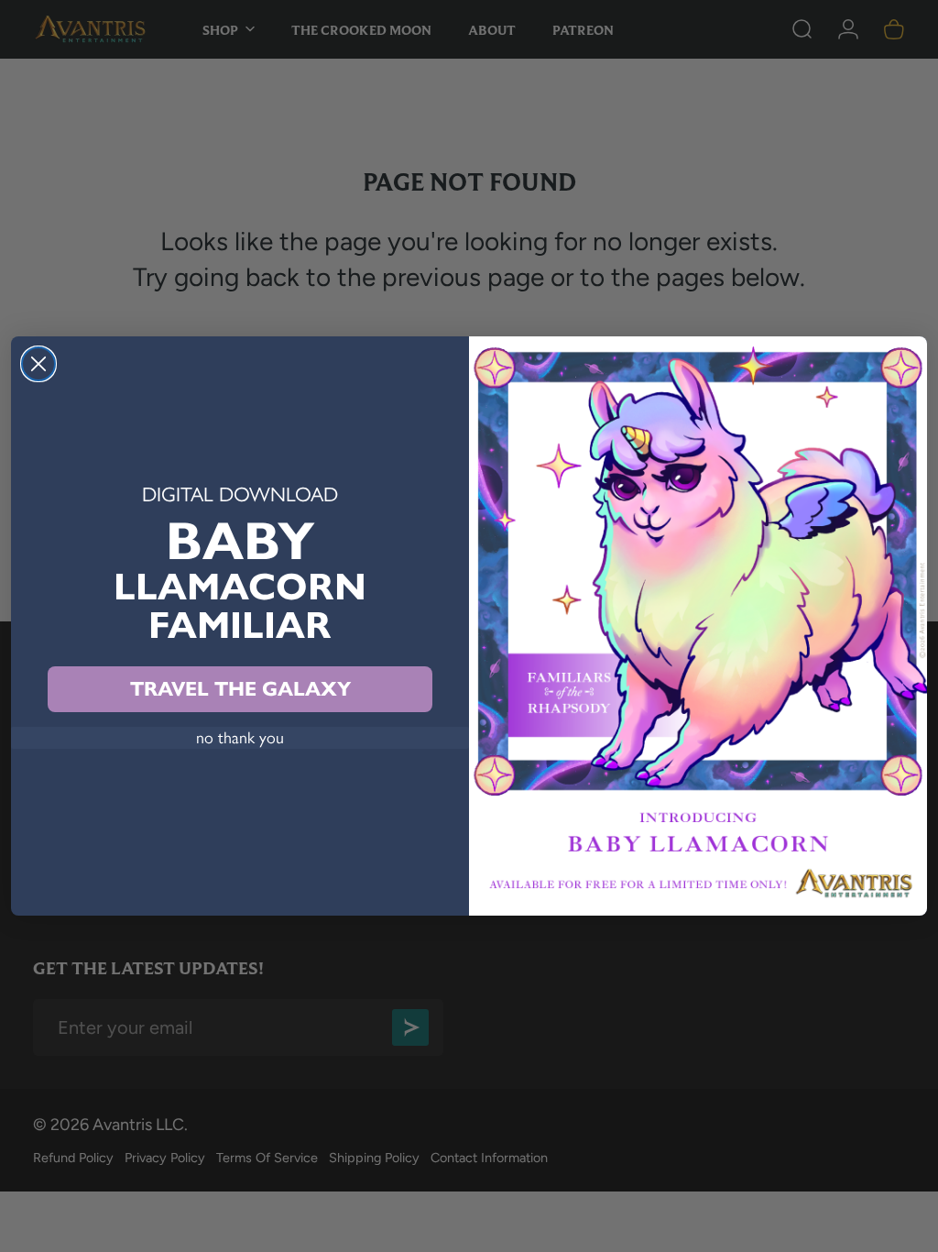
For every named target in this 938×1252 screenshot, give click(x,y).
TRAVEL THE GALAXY (240, 688)
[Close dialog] (38, 363)
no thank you (240, 738)
